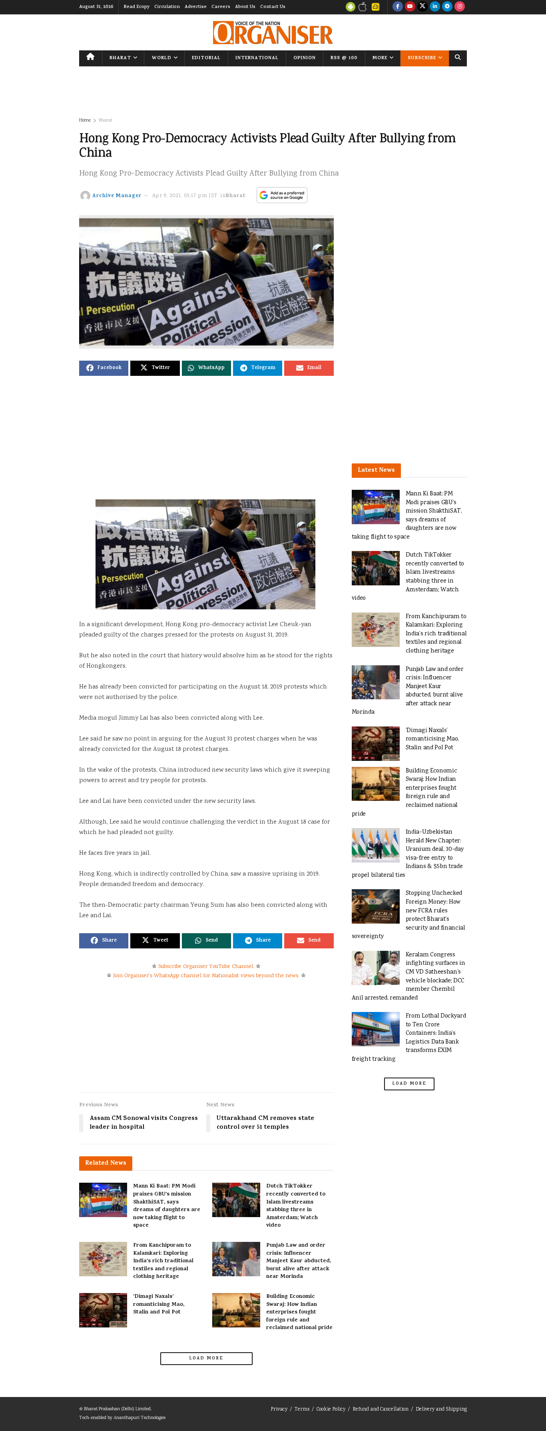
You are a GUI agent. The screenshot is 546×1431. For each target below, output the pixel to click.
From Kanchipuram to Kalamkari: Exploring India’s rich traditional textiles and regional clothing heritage (163, 1261)
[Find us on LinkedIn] (435, 7)
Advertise (196, 7)
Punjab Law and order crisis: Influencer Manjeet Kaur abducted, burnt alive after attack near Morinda (298, 1261)
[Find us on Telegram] (447, 7)
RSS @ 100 (344, 58)
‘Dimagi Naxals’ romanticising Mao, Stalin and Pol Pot (158, 1304)
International (257, 58)
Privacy (279, 1409)
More (380, 58)
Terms (302, 1409)
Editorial (206, 58)
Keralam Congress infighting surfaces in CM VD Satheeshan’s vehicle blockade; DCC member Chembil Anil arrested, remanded (408, 976)
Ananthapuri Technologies (139, 1418)
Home (85, 120)
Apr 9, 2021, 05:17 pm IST (185, 196)
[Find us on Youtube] (410, 7)
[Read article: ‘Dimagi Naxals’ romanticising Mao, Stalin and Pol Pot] (103, 1310)
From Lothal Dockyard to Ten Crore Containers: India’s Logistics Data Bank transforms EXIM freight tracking (409, 1038)
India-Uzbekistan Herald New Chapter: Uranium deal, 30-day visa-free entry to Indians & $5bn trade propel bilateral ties (408, 854)
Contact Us (272, 7)
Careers (220, 7)
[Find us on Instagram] (459, 7)
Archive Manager (116, 196)
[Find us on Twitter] (422, 7)
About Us (245, 7)
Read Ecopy (136, 7)
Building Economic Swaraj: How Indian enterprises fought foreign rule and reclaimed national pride (299, 1312)
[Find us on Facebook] (398, 7)
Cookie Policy (331, 1409)
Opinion (304, 58)
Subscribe (422, 58)
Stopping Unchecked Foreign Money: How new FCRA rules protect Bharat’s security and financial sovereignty (408, 915)
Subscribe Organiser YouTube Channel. (206, 967)
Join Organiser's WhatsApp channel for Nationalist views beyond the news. (206, 976)
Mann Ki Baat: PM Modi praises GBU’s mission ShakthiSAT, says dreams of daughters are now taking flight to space (166, 1206)
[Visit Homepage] (273, 32)
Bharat (120, 58)
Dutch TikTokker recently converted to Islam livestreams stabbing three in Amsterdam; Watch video (295, 1206)
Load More (206, 1358)
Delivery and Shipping (441, 1409)
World (161, 58)
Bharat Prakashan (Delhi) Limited (117, 1409)
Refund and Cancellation (381, 1409)
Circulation (167, 7)
